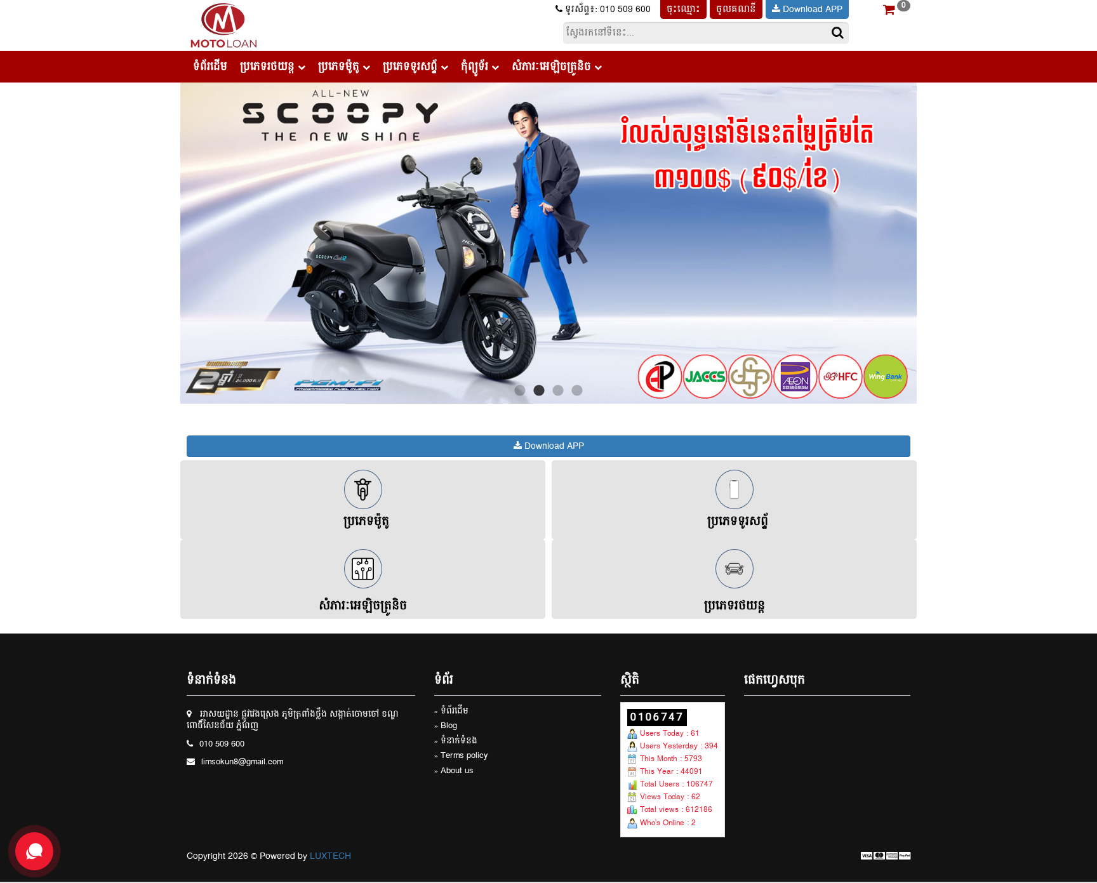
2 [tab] (539, 391)
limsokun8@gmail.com (242, 762)
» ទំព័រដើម (451, 712)
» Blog (445, 726)
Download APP (811, 9)
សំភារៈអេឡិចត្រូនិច (553, 66)
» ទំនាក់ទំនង (455, 741)
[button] (889, 11)
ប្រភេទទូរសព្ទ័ (412, 66)
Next (926, 243)
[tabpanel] (548, 243)
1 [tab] (520, 391)
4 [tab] (577, 391)
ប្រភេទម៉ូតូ (340, 66)
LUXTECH (330, 856)
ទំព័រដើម (210, 66)
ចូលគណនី (736, 9)
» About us (454, 771)
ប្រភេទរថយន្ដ (269, 66)
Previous (170, 243)
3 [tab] (558, 391)
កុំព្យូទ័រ (476, 66)
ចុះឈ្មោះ (683, 9)
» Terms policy (461, 756)
